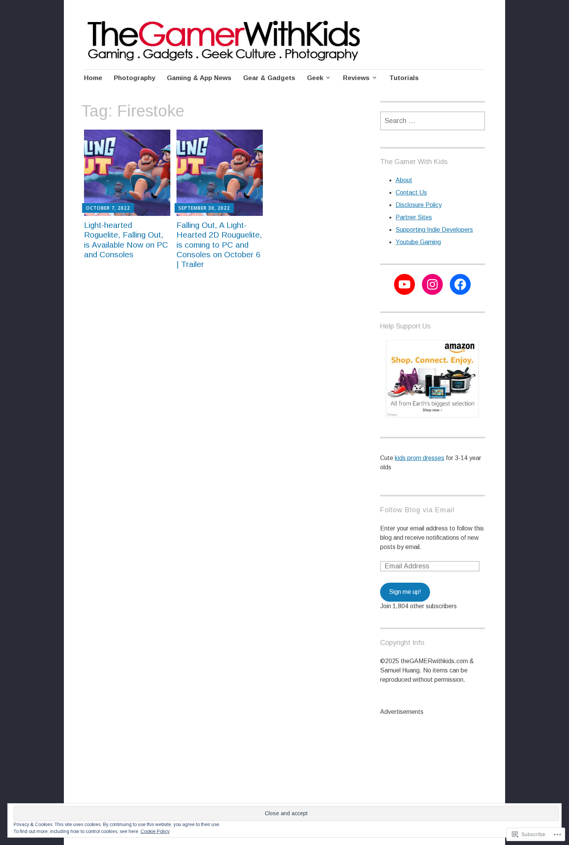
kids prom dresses (419, 458)
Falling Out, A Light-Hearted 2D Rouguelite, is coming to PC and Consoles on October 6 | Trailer (219, 245)
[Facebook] (460, 284)
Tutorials (404, 78)
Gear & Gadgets (269, 78)
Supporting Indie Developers (434, 229)
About (404, 180)
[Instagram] (432, 284)
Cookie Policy (155, 831)
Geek (315, 78)
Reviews (356, 78)
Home (93, 78)
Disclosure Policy (419, 205)
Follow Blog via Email (417, 510)
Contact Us (411, 192)
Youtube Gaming (418, 242)
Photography (134, 78)
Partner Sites (414, 217)
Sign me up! (405, 591)
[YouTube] (404, 284)
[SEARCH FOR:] (432, 120)
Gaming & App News (199, 78)
